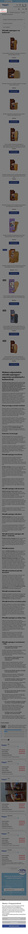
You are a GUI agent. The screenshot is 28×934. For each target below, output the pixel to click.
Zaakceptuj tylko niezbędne (14, 918)
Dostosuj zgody (14, 922)
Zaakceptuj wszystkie (14, 926)
